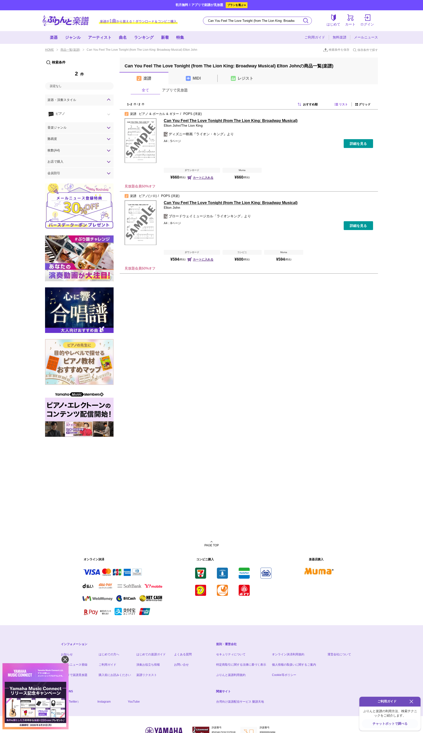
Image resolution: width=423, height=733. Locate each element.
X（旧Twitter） (70, 701)
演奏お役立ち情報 (148, 664)
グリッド (365, 104)
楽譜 (147, 78)
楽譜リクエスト (146, 675)
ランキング (144, 37)
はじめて (333, 24)
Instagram (104, 701)
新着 (165, 37)
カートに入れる (203, 177)
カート (350, 24)
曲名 (123, 37)
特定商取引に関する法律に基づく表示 (241, 664)
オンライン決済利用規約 (288, 654)
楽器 (54, 37)
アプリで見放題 (175, 90)
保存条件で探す (367, 50)
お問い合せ (181, 664)
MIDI (197, 78)
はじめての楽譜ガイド (151, 654)
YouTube (134, 701)
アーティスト (100, 37)
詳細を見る (358, 144)
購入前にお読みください (115, 675)
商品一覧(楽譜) (70, 49)
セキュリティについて (231, 654)
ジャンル (73, 37)
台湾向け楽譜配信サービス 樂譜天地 (240, 701)
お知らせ (67, 654)
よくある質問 (183, 654)
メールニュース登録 (74, 664)
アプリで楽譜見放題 (74, 675)
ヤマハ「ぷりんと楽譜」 (66, 20)
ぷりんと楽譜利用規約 (231, 675)
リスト (343, 104)
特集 (180, 37)
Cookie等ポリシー (284, 675)
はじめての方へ (109, 654)
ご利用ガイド (315, 37)
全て (145, 90)
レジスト (245, 78)
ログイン (367, 24)
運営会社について (339, 654)
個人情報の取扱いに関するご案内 (294, 664)
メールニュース (366, 37)
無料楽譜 (339, 37)
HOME (49, 49)
